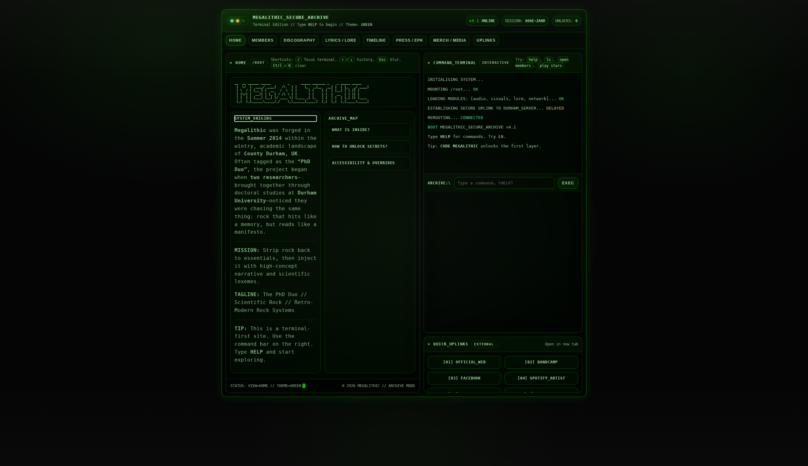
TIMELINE (376, 40)
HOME (235, 40)
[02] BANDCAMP (541, 362)
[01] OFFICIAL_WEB (464, 362)
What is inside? (351, 130)
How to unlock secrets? (359, 146)
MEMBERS (263, 40)
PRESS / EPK (409, 40)
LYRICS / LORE (340, 40)
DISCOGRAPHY (300, 40)
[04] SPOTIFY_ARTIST (541, 378)
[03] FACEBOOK (464, 378)
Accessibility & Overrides (363, 163)
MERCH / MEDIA (449, 40)
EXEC (568, 183)
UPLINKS (486, 40)
